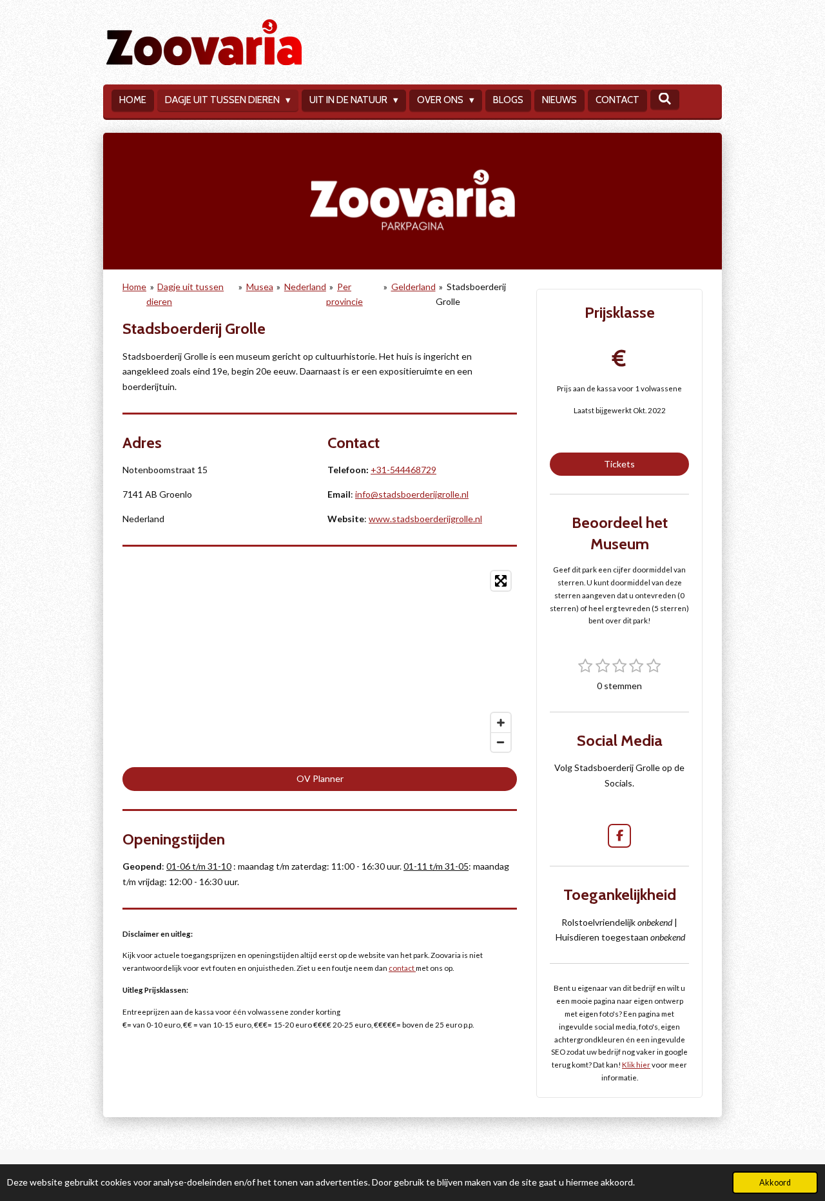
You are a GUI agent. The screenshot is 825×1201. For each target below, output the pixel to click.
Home (134, 286)
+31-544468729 (403, 469)
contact (402, 967)
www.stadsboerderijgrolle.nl (425, 518)
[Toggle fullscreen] (500, 581)
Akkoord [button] (775, 1182)
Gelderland (413, 286)
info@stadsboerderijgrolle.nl (412, 494)
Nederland (305, 286)
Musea (259, 286)
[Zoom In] (500, 722)
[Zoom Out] (500, 742)
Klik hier (636, 1064)
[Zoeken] (664, 99)
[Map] (319, 661)
